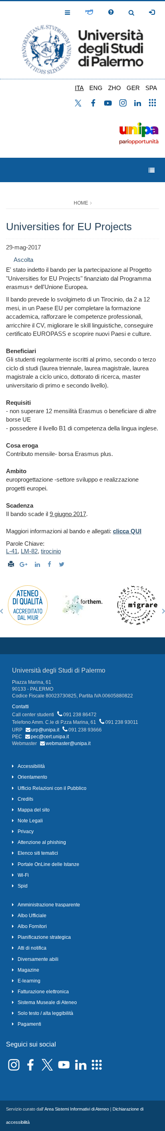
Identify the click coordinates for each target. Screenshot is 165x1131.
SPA (151, 87)
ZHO (114, 87)
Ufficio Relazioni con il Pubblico (52, 788)
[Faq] (111, 12)
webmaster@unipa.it (68, 743)
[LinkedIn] (38, 564)
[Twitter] (62, 564)
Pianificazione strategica (44, 937)
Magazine (28, 970)
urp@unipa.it (45, 730)
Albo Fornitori (32, 926)
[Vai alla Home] (82, 40)
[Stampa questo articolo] (11, 564)
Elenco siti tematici (38, 853)
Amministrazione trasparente (49, 905)
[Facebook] (50, 564)
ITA (79, 87)
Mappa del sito (34, 810)
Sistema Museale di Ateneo (47, 1002)
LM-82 (29, 551)
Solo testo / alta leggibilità (45, 1013)
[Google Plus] (24, 564)
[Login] (152, 12)
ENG (96, 87)
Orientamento (32, 777)
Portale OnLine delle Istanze (48, 864)
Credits (25, 799)
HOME (81, 203)
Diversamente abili (38, 959)
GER (133, 87)
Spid (23, 886)
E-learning (29, 981)
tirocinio (51, 551)
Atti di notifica (32, 948)
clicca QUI (127, 531)
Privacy (26, 831)
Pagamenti (29, 1024)
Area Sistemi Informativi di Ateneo (76, 1109)
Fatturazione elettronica (43, 991)
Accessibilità (31, 766)
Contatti (20, 706)
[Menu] (151, 170)
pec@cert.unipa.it (50, 736)
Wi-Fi (23, 875)
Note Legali (30, 821)
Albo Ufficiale (32, 915)
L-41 (12, 551)
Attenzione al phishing (42, 842)
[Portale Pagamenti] (89, 12)
